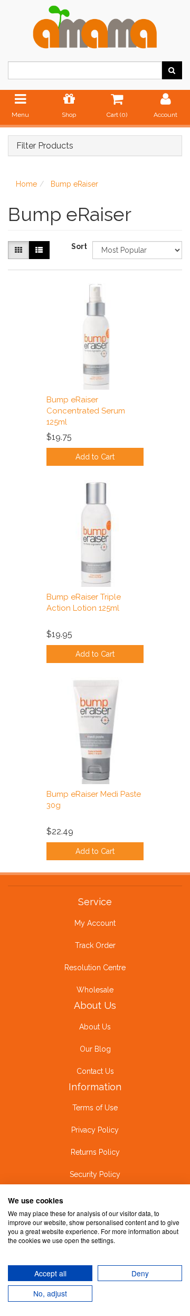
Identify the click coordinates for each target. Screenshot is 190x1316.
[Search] (172, 70)
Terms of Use (95, 1107)
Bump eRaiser (74, 184)
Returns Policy (95, 1152)
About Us (95, 1027)
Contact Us (95, 1071)
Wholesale (95, 990)
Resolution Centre (95, 967)
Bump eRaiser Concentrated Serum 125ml (85, 411)
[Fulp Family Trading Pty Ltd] (95, 25)
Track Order (95, 945)
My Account (95, 923)
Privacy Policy (95, 1130)
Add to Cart (95, 457)
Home (26, 184)
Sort (77, 246)
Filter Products (44, 146)
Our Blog (95, 1049)
